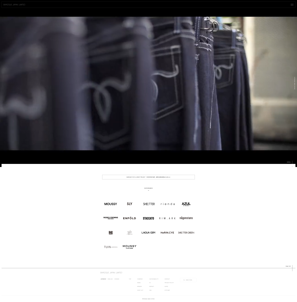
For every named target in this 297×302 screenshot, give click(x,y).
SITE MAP (167, 290)
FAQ (150, 290)
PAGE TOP (288, 266)
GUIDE (166, 286)
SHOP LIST (140, 290)
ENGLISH (110, 279)
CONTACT (167, 279)
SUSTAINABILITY (153, 279)
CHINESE (116, 279)
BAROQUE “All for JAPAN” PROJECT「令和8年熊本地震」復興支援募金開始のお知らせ (148, 177)
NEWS (139, 282)
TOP (130, 279)
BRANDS (139, 286)
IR (150, 282)
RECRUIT (151, 286)
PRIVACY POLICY (169, 282)
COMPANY (140, 279)
